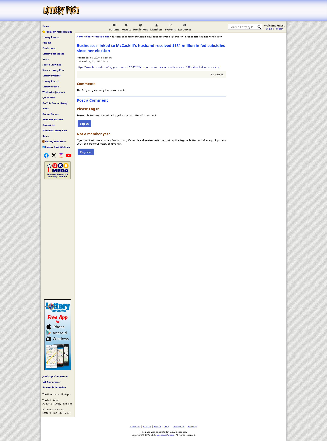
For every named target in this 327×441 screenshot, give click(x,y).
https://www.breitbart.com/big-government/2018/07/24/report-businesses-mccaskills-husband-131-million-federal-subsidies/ (148, 67)
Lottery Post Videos (53, 53)
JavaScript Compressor (55, 376)
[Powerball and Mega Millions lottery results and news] (57, 178)
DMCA (157, 426)
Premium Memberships (58, 31)
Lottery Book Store (55, 141)
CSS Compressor (51, 381)
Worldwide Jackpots (53, 92)
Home (45, 26)
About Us (135, 426)
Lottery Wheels (50, 86)
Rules (45, 136)
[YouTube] (69, 155)
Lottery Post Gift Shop (57, 147)
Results (126, 29)
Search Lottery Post (53, 70)
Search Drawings (51, 64)
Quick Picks (48, 97)
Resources (184, 29)
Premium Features (52, 119)
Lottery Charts (50, 81)
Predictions (140, 29)
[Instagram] (61, 155)
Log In (269, 28)
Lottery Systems (51, 75)
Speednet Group (165, 434)
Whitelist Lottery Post (54, 130)
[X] (54, 155)
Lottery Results (50, 37)
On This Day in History (55, 103)
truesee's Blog (101, 36)
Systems (170, 29)
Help (166, 426)
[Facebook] (46, 155)
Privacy (147, 426)
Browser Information (54, 387)
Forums (114, 29)
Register (279, 28)
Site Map (192, 426)
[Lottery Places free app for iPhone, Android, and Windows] (57, 369)
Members (156, 29)
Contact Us (48, 125)
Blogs (45, 108)
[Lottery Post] (61, 10)
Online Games (50, 114)
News (45, 59)
